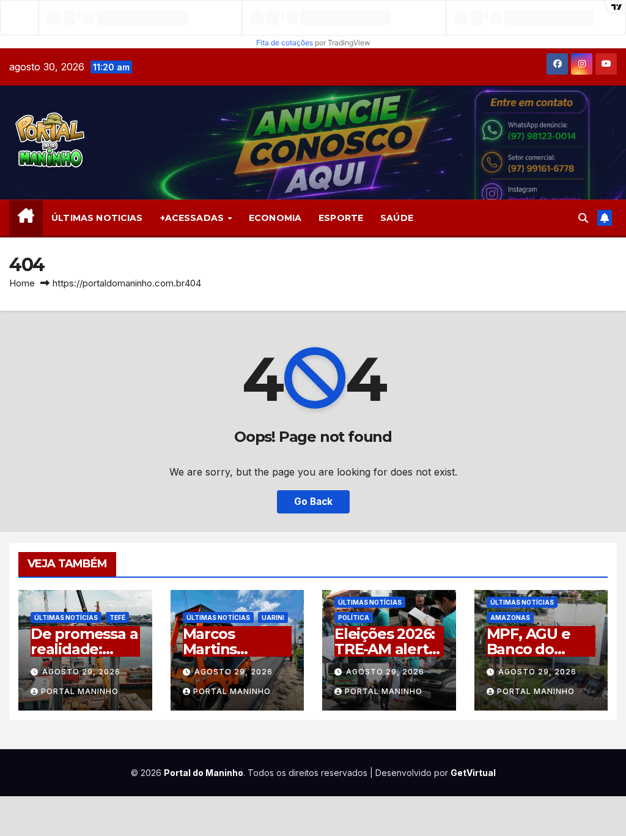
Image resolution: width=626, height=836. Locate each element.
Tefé (117, 617)
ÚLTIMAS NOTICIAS (96, 217)
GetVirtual (473, 772)
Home (22, 283)
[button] (583, 218)
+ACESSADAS (193, 217)
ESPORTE (341, 217)
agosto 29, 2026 (81, 671)
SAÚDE (396, 217)
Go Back (313, 501)
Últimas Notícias (66, 617)
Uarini (273, 617)
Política (353, 617)
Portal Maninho (80, 691)
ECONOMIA (275, 217)
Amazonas (510, 617)
